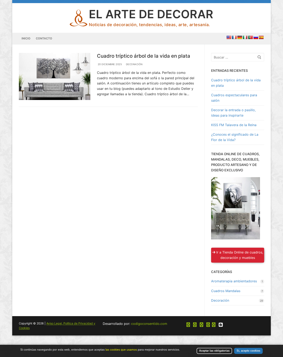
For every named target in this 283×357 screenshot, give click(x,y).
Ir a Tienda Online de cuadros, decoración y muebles (239, 255)
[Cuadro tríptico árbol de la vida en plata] (54, 76)
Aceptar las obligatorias (214, 350)
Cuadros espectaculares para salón (234, 97)
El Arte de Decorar (151, 14)
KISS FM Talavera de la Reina (233, 125)
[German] (239, 37)
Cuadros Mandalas (225, 291)
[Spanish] (261, 37)
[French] (234, 37)
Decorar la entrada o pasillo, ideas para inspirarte (233, 112)
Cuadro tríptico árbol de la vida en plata (143, 56)
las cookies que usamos (121, 349)
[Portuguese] (250, 37)
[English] (228, 37)
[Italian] (245, 37)
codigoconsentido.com (149, 324)
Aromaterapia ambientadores (234, 281)
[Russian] (255, 37)
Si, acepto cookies (248, 350)
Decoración (134, 64)
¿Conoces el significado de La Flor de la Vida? (234, 137)
